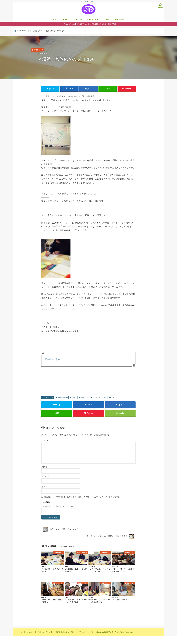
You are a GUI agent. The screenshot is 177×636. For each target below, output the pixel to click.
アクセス (106, 19)
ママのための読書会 (100, 397)
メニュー (30, 632)
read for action (63, 397)
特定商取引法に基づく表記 (64, 632)
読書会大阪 (84, 397)
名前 (44, 467)
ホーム (55, 19)
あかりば (66, 19)
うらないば (78, 19)
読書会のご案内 (92, 19)
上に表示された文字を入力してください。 (58, 506)
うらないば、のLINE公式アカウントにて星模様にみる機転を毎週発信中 (89, 24)
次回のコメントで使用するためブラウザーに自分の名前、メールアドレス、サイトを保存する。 (83, 497)
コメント (46, 440)
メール (45, 477)
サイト (44, 487)
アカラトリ (112, 632)
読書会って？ (48, 397)
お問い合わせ (119, 19)
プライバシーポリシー (86, 632)
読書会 (74, 397)
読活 (112, 397)
